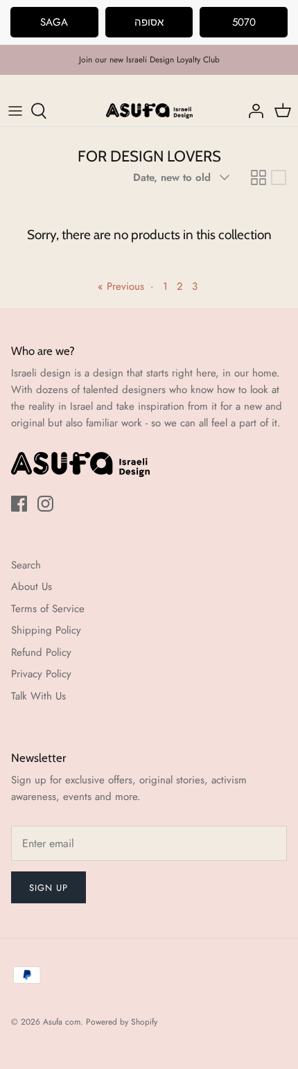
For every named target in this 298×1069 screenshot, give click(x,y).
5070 (244, 22)
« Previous (121, 286)
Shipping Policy (46, 630)
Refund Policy (41, 652)
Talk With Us (38, 696)
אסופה (149, 22)
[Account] (252, 111)
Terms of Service (48, 608)
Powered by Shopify (121, 1022)
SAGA (54, 22)
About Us (31, 586)
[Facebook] (19, 504)
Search (26, 565)
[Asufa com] (149, 111)
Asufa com (61, 1022)
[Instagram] (45, 504)
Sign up (48, 887)
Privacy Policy (41, 673)
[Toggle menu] (15, 111)
